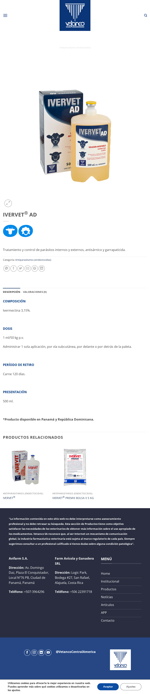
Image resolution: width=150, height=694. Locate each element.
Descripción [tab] (11, 292)
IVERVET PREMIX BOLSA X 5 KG (73, 497)
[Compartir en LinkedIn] (41, 268)
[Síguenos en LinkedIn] (41, 652)
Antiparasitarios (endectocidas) (75, 47)
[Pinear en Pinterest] (34, 268)
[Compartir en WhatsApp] (6, 268)
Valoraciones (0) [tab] (35, 292)
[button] (5, 15)
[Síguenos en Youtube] (48, 652)
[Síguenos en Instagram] (34, 652)
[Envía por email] (27, 268)
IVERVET (9, 497)
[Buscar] (145, 15)
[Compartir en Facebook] (13, 268)
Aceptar (108, 687)
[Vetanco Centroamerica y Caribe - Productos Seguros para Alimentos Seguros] (75, 15)
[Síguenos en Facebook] (27, 652)
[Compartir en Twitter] (20, 268)
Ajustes (131, 687)
